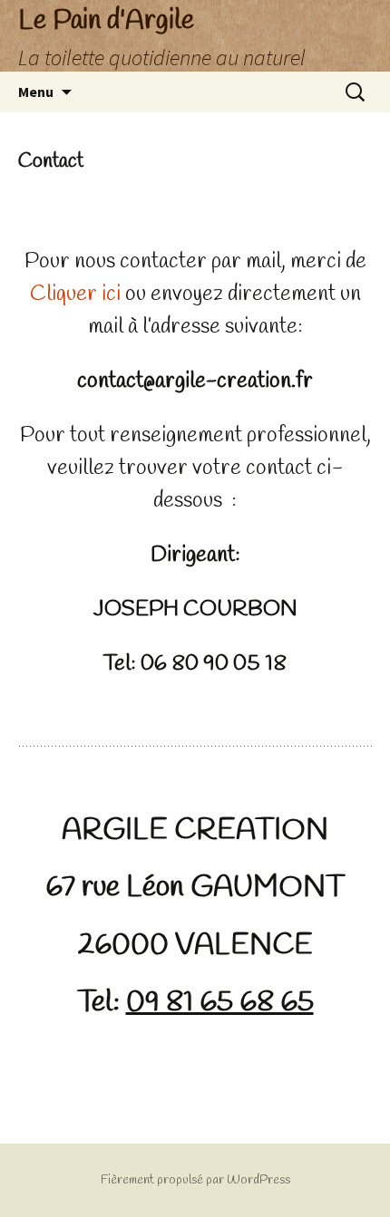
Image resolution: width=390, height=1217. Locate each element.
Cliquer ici (75, 294)
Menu (36, 91)
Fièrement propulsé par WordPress (195, 1180)
